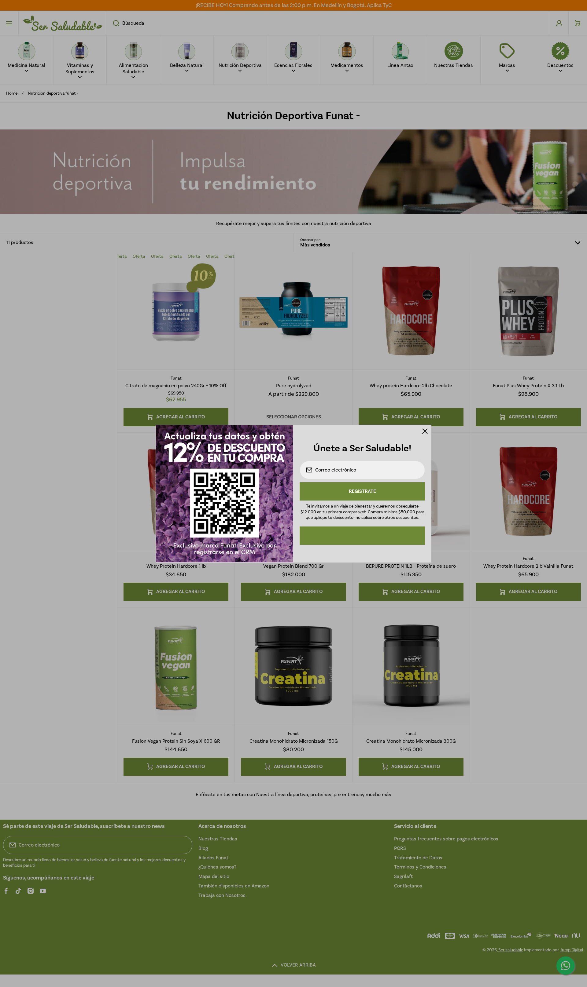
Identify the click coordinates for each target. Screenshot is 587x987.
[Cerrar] (425, 431)
